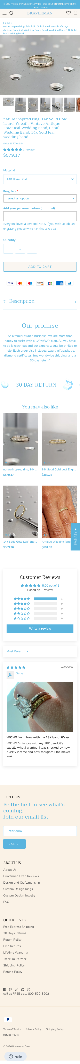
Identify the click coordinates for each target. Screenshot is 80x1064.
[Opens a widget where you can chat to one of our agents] (15, 1057)
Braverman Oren (21, 1046)
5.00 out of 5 (50, 586)
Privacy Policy (33, 1029)
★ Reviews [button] (75, 536)
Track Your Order (14, 959)
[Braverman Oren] (40, 13)
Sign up (14, 844)
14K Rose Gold (17, 179)
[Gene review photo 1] (40, 707)
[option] (40, 65)
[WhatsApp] (28, 989)
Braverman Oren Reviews (21, 876)
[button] (13, 150)
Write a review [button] (40, 628)
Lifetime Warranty (15, 952)
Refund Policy (12, 972)
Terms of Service (12, 1029)
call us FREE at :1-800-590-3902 (26, 993)
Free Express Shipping (18, 927)
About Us (9, 870)
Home (6, 23)
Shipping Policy (14, 965)
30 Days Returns (14, 933)
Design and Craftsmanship (21, 883)
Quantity (9, 240)
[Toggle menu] (4, 13)
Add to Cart (40, 267)
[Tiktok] (16, 989)
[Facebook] (4, 989)
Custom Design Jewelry (19, 895)
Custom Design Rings (18, 889)
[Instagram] (10, 989)
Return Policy (12, 940)
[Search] (13, 13)
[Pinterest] (22, 989)
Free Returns (12, 946)
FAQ (6, 902)
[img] (16, 667)
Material (9, 170)
